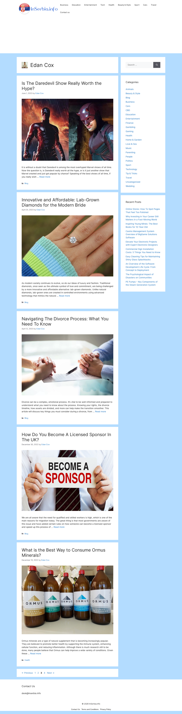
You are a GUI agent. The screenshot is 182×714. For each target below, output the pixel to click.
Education (76, 5)
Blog (26, 183)
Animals (130, 89)
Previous (27, 673)
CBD (128, 110)
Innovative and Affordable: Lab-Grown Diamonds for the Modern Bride (60, 202)
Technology (131, 169)
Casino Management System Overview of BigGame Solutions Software (141, 234)
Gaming (129, 131)
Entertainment (90, 5)
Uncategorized (133, 182)
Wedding (130, 186)
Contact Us (75, 709)
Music (128, 148)
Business (64, 5)
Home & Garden (134, 140)
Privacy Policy (105, 709)
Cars (145, 5)
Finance (129, 123)
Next (50, 673)
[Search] (156, 65)
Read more (44, 177)
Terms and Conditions (90, 709)
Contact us (65, 12)
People (129, 156)
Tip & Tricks (131, 173)
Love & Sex (131, 144)
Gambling (130, 127)
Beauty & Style (124, 5)
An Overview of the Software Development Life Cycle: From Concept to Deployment (141, 267)
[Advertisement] (91, 36)
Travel (153, 5)
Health (111, 5)
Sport (136, 5)
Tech (103, 5)
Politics (129, 161)
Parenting (130, 152)
